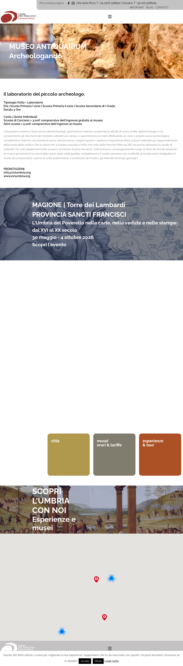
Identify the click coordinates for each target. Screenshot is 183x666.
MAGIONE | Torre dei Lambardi (78, 205)
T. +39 (137, 3)
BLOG (149, 7)
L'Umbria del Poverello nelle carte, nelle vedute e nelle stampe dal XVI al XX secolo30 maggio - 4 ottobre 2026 (104, 230)
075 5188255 (149, 3)
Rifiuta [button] (98, 661)
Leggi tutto (111, 661)
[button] (110, 16)
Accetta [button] (85, 661)
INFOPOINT (137, 7)
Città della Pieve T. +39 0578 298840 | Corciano (105, 3)
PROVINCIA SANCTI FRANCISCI (79, 214)
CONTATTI (161, 7)
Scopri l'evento (49, 244)
